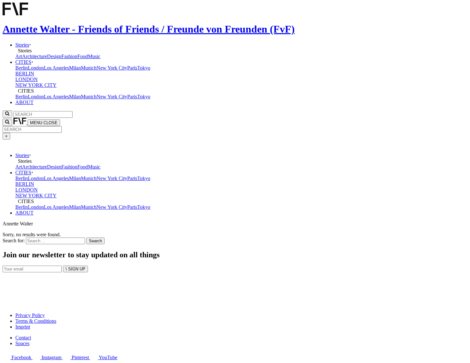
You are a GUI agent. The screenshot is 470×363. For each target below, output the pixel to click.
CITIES (23, 62)
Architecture (34, 56)
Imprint (22, 326)
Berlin (21, 68)
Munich (89, 68)
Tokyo (143, 68)
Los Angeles (56, 68)
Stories (22, 45)
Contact (23, 337)
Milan (75, 68)
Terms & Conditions (35, 321)
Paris (132, 68)
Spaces (22, 343)
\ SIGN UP (75, 269)
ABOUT (24, 102)
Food (82, 56)
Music (94, 56)
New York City (112, 68)
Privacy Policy (30, 315)
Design (54, 56)
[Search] (7, 122)
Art (18, 56)
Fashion (69, 56)
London (36, 68)
